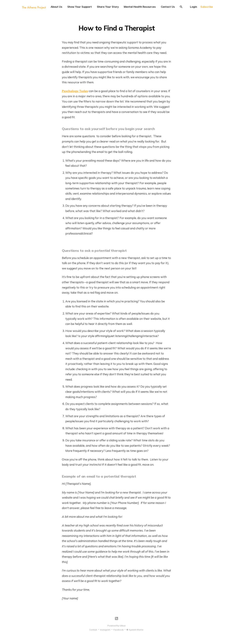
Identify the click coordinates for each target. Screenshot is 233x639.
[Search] (181, 6)
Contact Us (168, 6)
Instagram (105, 629)
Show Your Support (79, 6)
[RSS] (116, 618)
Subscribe (206, 6)
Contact (93, 629)
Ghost (123, 625)
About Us (56, 6)
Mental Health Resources (140, 6)
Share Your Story (108, 6)
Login (193, 6)
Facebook (118, 629)
